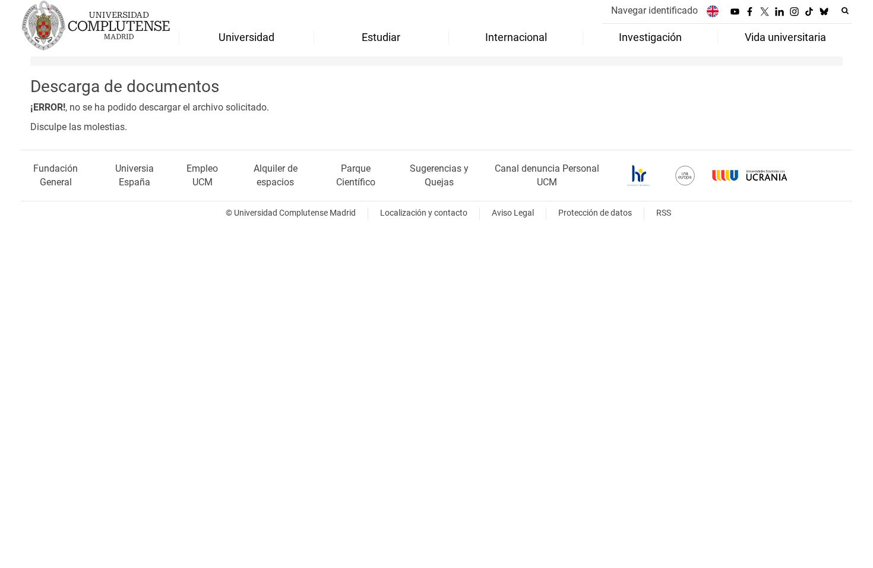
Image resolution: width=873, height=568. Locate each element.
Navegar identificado (654, 10)
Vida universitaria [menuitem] (785, 37)
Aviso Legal (513, 213)
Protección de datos (595, 213)
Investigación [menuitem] (650, 37)
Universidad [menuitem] (246, 37)
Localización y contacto (423, 213)
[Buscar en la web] (845, 11)
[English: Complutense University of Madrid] (713, 11)
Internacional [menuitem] (516, 37)
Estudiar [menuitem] (381, 37)
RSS (663, 213)
